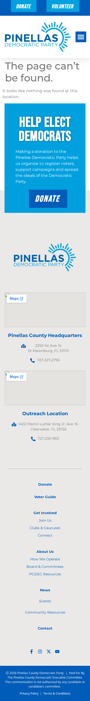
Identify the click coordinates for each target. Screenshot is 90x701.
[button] (81, 36)
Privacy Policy (29, 693)
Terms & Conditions (56, 693)
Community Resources (45, 612)
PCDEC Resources (45, 574)
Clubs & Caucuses (45, 528)
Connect (45, 535)
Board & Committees (45, 566)
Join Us (45, 520)
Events (45, 601)
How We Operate (45, 559)
